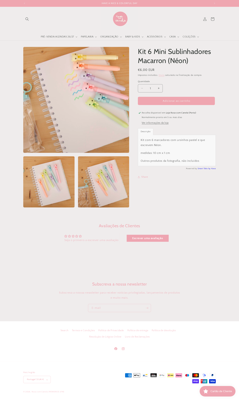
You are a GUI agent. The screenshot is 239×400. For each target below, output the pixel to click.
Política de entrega (137, 330)
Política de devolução (164, 330)
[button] (27, 19)
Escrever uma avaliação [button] (147, 238)
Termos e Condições (83, 330)
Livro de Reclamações (137, 336)
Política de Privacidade (111, 330)
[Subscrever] (147, 308)
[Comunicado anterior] (24, 3)
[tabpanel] (177, 150)
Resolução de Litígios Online (105, 336)
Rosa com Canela (40, 392)
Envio (161, 75)
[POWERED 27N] (56, 392)
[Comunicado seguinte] (214, 3)
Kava (213, 169)
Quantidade (144, 81)
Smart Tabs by (204, 169)
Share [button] (144, 176)
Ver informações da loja (155, 122)
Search (65, 330)
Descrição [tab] (145, 131)
